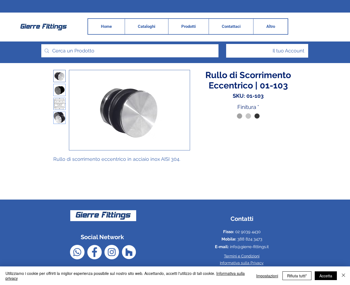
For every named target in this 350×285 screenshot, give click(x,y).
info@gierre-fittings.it (249, 246)
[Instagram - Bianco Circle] (111, 252)
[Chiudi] (343, 276)
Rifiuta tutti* (297, 275)
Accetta (325, 275)
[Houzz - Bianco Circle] (129, 252)
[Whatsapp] (77, 252)
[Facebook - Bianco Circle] (94, 252)
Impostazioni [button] (267, 275)
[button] (270, 26)
